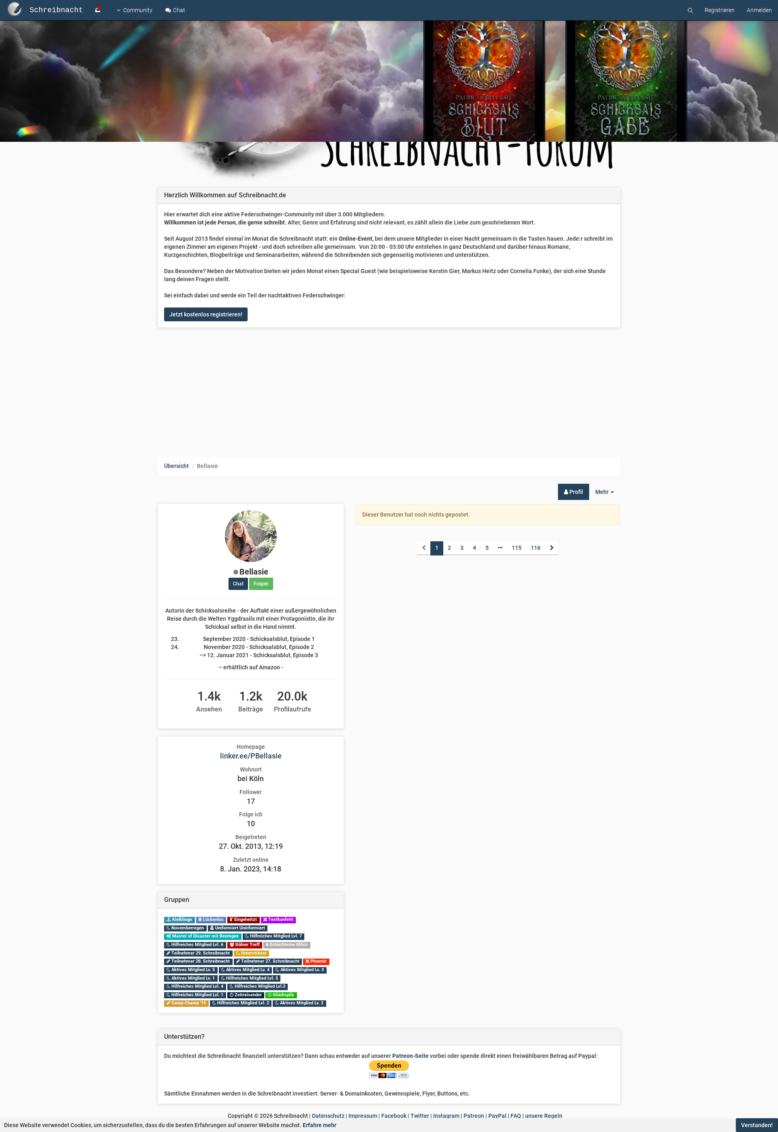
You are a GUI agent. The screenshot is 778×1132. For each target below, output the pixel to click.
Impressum (362, 1116)
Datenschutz (328, 1116)
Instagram (446, 1116)
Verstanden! (757, 1125)
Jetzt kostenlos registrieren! (205, 314)
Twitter (419, 1116)
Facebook (393, 1116)
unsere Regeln (543, 1116)
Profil (575, 492)
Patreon (474, 1116)
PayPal (497, 1116)
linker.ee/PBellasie (251, 756)
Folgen (261, 584)
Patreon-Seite (410, 1056)
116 (536, 548)
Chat (178, 10)
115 (517, 548)
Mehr (607, 494)
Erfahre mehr (319, 1125)
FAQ (516, 1116)
